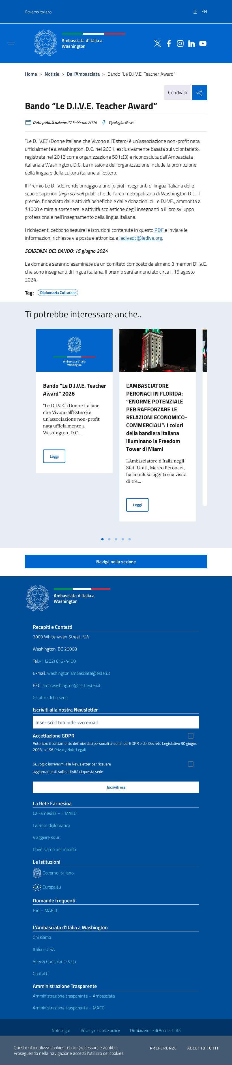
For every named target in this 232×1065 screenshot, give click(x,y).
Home (31, 73)
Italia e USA (44, 949)
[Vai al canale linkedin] (190, 43)
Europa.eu (51, 886)
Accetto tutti (202, 1048)
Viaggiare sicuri (46, 837)
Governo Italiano (38, 12)
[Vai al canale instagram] (178, 43)
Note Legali (76, 749)
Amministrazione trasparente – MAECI (69, 1007)
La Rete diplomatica (51, 825)
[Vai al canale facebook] (167, 43)
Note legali (61, 1030)
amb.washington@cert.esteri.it (71, 685)
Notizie (52, 73)
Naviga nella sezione (116, 561)
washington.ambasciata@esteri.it (78, 673)
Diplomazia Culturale (58, 291)
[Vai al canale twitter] (156, 43)
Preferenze (163, 1048)
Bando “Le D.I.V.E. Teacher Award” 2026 (74, 389)
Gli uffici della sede (50, 697)
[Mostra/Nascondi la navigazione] (11, 43)
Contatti (40, 973)
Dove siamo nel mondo (54, 849)
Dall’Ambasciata (83, 73)
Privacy (60, 749)
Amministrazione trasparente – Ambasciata (74, 995)
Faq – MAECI (45, 910)
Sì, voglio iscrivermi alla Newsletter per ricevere (72, 764)
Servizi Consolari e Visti (54, 961)
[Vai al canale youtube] (201, 43)
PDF (159, 230)
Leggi (57, 456)
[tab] (102, 539)
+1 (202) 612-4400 (57, 661)
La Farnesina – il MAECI (55, 813)
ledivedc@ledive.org (140, 238)
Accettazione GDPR (53, 735)
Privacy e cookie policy (100, 1030)
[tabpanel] (74, 431)
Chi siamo (42, 937)
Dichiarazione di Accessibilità (155, 1030)
